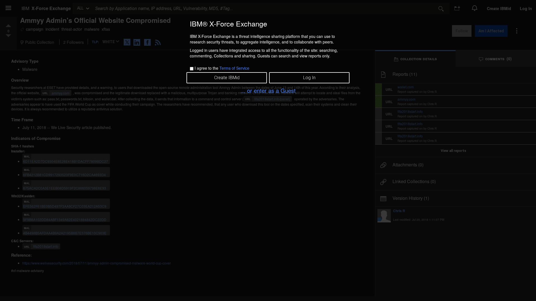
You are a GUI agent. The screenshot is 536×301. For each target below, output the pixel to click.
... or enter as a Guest (268, 90)
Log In (309, 77)
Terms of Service (234, 68)
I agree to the (222, 68)
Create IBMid (227, 77)
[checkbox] (191, 69)
